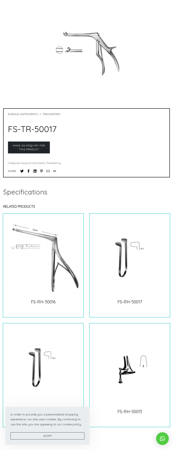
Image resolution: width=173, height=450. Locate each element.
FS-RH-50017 (130, 301)
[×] (162, 438)
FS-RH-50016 (43, 301)
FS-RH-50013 (130, 411)
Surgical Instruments (23, 114)
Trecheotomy (52, 114)
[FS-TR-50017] (22, 171)
